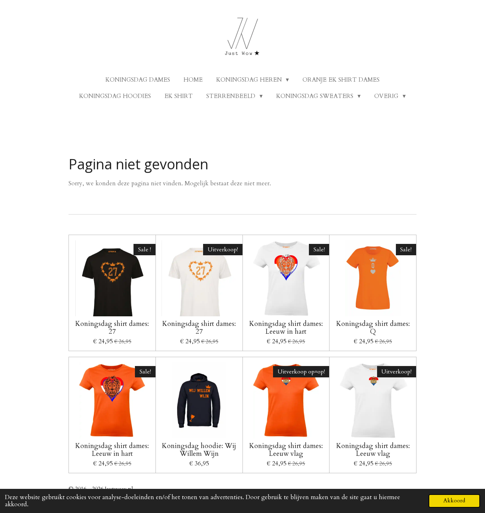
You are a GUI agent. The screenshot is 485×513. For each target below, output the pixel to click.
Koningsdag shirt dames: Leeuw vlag (286, 450)
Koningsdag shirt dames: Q (373, 328)
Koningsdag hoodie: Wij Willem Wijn (199, 450)
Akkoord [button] (454, 500)
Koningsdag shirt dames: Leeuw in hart (286, 328)
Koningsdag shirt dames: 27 (112, 328)
